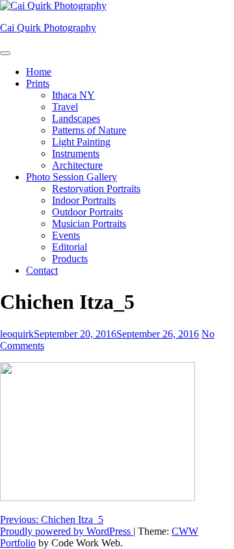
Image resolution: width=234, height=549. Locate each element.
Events (66, 235)
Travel (65, 106)
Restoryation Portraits (96, 188)
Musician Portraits (89, 223)
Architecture (77, 165)
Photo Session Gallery (71, 176)
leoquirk (17, 333)
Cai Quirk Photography (48, 27)
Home (38, 71)
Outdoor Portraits (87, 211)
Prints (37, 83)
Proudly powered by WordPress (66, 531)
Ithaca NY (73, 95)
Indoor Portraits (84, 200)
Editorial (69, 246)
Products (70, 258)
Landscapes (76, 118)
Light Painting (81, 141)
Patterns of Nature (89, 130)
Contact (42, 270)
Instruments (75, 153)
